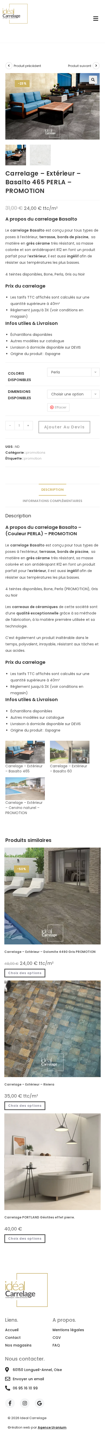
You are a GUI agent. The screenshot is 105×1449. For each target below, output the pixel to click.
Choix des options (25, 973)
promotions (35, 452)
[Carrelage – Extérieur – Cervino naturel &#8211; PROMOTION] (25, 788)
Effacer (61, 407)
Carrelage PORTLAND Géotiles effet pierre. (39, 1217)
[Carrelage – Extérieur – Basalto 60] (69, 752)
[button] (93, 80)
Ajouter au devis (64, 427)
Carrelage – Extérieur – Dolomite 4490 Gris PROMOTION (50, 952)
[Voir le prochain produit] (96, 65)
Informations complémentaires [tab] (52, 501)
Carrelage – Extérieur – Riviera (29, 1084)
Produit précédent (27, 66)
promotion (33, 458)
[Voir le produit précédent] (8, 65)
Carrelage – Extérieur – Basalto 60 (68, 768)
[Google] (39, 1403)
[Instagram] (25, 1403)
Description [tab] (52, 489)
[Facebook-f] (10, 1403)
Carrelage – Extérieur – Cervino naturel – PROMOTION (24, 807)
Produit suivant (79, 66)
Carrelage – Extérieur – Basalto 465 (24, 768)
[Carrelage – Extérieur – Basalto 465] (25, 752)
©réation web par (37, 1427)
